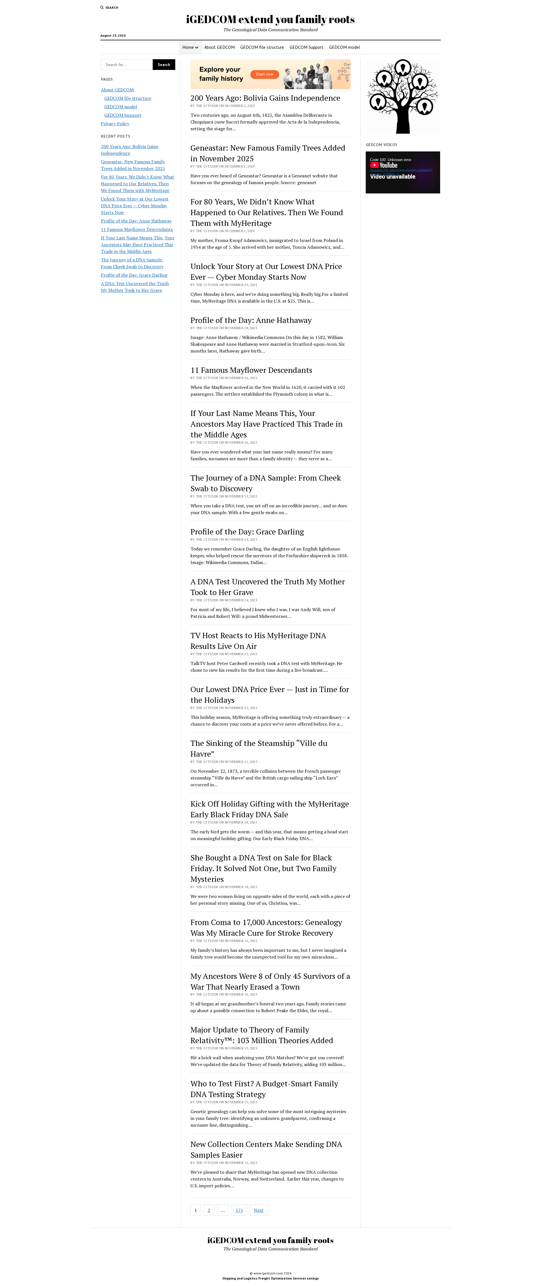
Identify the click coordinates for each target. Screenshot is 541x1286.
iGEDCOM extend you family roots (270, 19)
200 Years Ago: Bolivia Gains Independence (265, 98)
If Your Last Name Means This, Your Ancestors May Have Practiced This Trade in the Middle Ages (137, 244)
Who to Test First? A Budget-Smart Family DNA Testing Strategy (264, 1088)
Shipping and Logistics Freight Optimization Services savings (270, 1278)
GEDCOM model (344, 47)
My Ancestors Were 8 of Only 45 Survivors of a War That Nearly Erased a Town (270, 981)
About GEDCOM (219, 47)
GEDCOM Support (306, 47)
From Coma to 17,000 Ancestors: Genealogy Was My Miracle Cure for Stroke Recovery (266, 927)
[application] (403, 172)
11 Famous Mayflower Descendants (137, 229)
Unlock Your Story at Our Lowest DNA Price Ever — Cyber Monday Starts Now (134, 205)
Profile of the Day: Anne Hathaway (136, 221)
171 (239, 1210)
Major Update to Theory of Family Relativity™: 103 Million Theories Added (261, 1034)
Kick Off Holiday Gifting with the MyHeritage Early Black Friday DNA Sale (269, 809)
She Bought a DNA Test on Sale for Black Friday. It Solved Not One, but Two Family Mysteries (263, 868)
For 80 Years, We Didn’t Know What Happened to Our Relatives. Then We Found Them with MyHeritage (137, 183)
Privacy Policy (115, 123)
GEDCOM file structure (262, 47)
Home (188, 47)
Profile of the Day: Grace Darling (134, 275)
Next (259, 1210)
